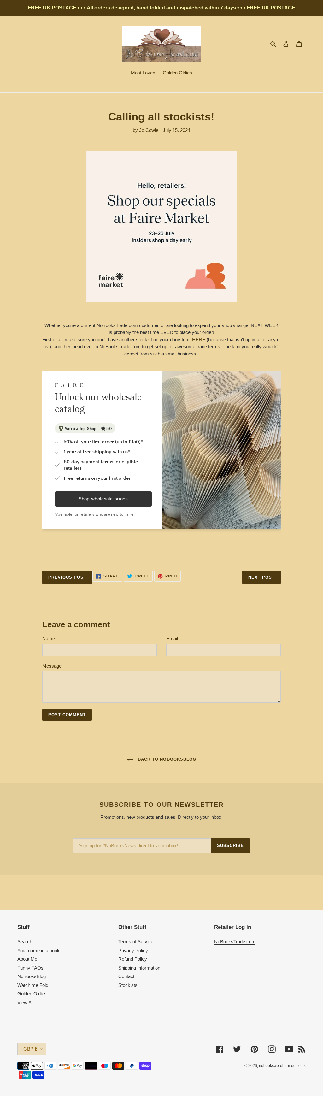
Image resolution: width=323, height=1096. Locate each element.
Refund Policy (132, 959)
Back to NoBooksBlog (166, 759)
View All (25, 1002)
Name (48, 638)
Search (24, 941)
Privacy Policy (133, 950)
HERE (198, 339)
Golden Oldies (32, 993)
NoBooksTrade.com (234, 941)
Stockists (128, 985)
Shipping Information (139, 967)
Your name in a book (38, 950)
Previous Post (67, 577)
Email (172, 638)
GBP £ (30, 1049)
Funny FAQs (30, 967)
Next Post (261, 577)
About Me (27, 959)
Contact (126, 976)
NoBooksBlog (31, 976)
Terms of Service (135, 941)
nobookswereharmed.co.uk (282, 1066)
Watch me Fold (32, 985)
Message (52, 666)
